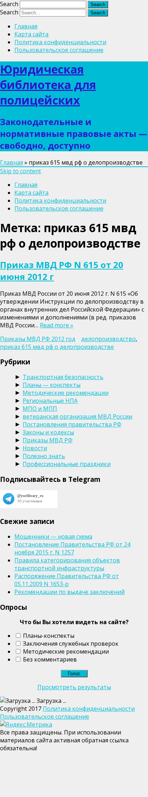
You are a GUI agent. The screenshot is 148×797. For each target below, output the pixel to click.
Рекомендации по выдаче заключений (69, 592)
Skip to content (20, 171)
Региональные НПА (50, 401)
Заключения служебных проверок (71, 644)
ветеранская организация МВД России (77, 416)
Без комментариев (50, 659)
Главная (25, 26)
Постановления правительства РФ (72, 424)
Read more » (56, 325)
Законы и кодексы (48, 432)
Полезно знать (44, 456)
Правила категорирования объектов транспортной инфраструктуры (67, 564)
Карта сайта (31, 34)
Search (9, 4)
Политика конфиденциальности (60, 42)
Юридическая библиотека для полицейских (48, 84)
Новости (35, 448)
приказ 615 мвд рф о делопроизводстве (57, 347)
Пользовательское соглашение (58, 50)
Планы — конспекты (51, 385)
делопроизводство (108, 339)
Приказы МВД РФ (48, 440)
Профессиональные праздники (67, 464)
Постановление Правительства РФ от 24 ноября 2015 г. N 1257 (72, 548)
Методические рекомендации (65, 393)
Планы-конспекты (48, 636)
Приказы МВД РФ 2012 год (37, 339)
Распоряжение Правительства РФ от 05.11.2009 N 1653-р (66, 580)
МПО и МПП (40, 409)
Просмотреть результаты (74, 687)
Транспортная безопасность (63, 377)
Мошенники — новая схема (53, 536)
